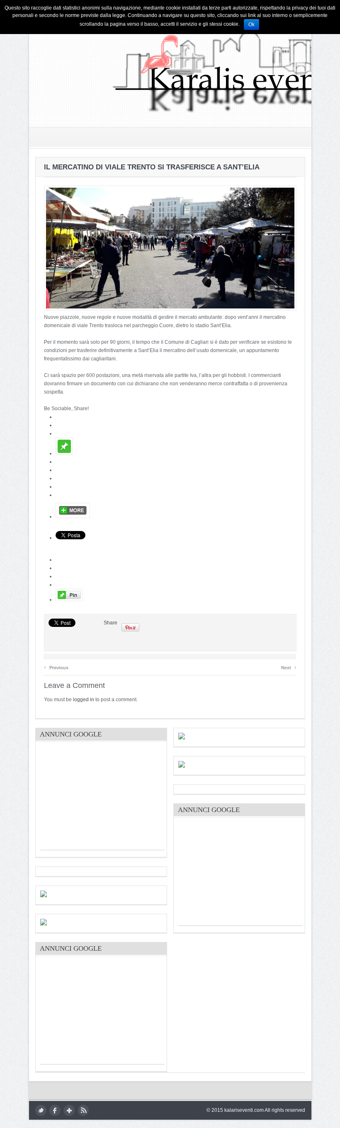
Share (110, 623)
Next (288, 666)
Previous (56, 666)
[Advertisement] (102, 798)
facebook (55, 1110)
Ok (251, 24)
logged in (83, 699)
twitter (40, 1110)
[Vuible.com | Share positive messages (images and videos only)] (64, 453)
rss (83, 1110)
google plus (69, 1110)
